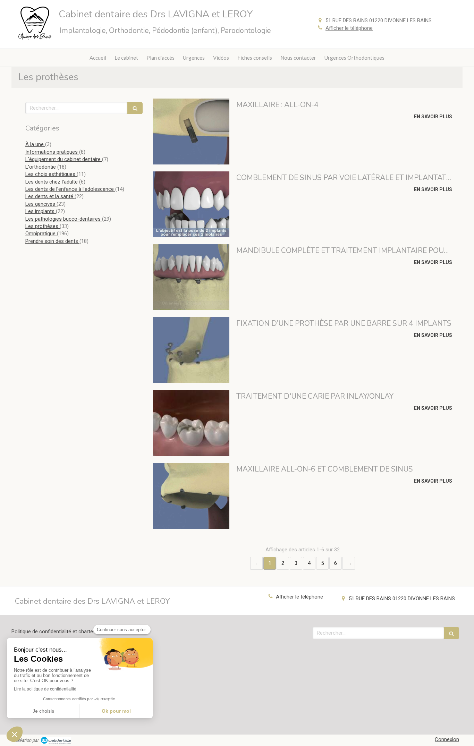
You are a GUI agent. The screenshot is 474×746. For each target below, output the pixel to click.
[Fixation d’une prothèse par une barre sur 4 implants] (191, 350)
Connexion (447, 739)
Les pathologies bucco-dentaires (63, 219)
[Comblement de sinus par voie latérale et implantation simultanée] (191, 204)
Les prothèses (42, 226)
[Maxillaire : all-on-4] (191, 131)
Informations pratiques (52, 152)
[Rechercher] (135, 108)
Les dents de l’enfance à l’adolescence (70, 189)
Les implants (40, 211)
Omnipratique (41, 233)
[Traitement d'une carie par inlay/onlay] (191, 423)
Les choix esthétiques (51, 174)
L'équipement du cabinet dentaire (63, 159)
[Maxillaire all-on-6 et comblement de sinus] (191, 496)
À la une (35, 144)
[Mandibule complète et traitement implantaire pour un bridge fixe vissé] (191, 277)
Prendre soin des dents (52, 241)
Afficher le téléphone (349, 28)
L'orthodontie (41, 167)
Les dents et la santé (50, 196)
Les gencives (41, 204)
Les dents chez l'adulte (52, 182)
